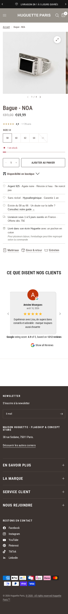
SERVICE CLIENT (17, 492)
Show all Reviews (44, 348)
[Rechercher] (57, 15)
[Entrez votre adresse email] (61, 413)
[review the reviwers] (38, 298)
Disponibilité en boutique (20, 173)
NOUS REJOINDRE (17, 505)
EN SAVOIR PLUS (17, 465)
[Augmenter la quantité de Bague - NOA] (16, 162)
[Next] (40, 97)
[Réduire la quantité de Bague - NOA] (6, 162)
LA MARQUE (13, 478)
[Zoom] (57, 39)
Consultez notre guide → (21, 209)
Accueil (6, 27)
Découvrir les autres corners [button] (19, 445)
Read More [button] (34, 331)
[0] (62, 15)
